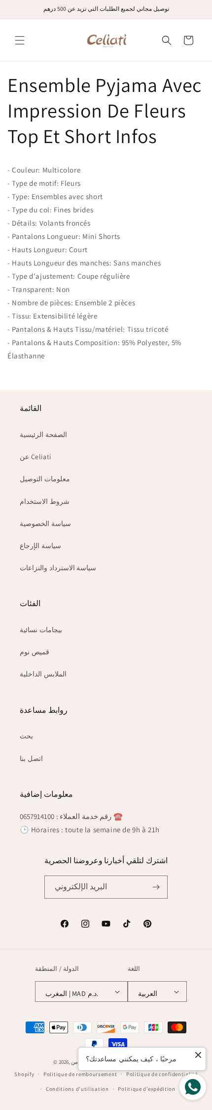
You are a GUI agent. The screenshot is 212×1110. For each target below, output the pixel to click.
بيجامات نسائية (41, 629)
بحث (26, 735)
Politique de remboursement (80, 1074)
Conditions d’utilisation (77, 1088)
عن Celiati (35, 456)
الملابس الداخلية (43, 674)
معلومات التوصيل (45, 478)
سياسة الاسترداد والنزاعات (58, 567)
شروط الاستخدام (45, 501)
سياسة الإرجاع (40, 545)
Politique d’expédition (146, 1088)
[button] (20, 40)
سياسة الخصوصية (45, 523)
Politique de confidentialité (162, 1074)
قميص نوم (34, 651)
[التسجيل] (156, 887)
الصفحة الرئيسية (43, 434)
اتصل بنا (31, 758)
